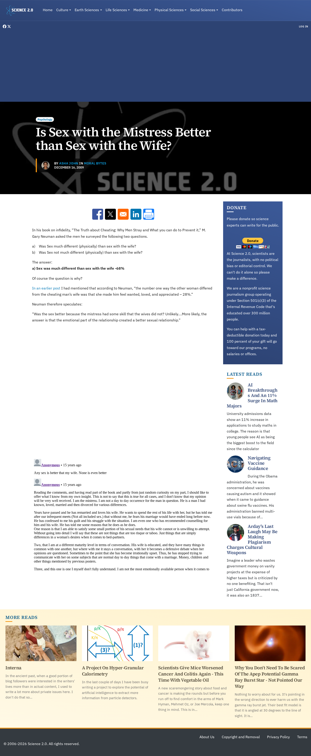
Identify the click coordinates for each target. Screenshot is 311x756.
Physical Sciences (169, 10)
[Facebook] (5, 26)
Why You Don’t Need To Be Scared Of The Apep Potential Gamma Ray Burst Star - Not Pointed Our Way (270, 677)
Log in (303, 26)
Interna (13, 668)
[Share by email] (123, 214)
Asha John (68, 163)
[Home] (21, 10)
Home (48, 10)
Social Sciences (202, 10)
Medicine (140, 10)
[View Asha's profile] (45, 165)
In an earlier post (46, 288)
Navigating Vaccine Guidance (259, 463)
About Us (206, 737)
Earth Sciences (87, 10)
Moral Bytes (95, 163)
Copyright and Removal (241, 737)
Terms (302, 737)
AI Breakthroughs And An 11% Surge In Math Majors (252, 395)
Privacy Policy (278, 737)
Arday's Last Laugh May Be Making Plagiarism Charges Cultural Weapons (252, 539)
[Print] (148, 214)
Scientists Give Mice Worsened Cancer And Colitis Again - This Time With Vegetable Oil (191, 674)
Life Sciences (116, 10)
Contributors (232, 10)
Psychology (45, 119)
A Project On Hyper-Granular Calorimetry (113, 671)
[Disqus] (123, 390)
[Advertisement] (155, 65)
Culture (62, 10)
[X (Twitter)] (9, 26)
